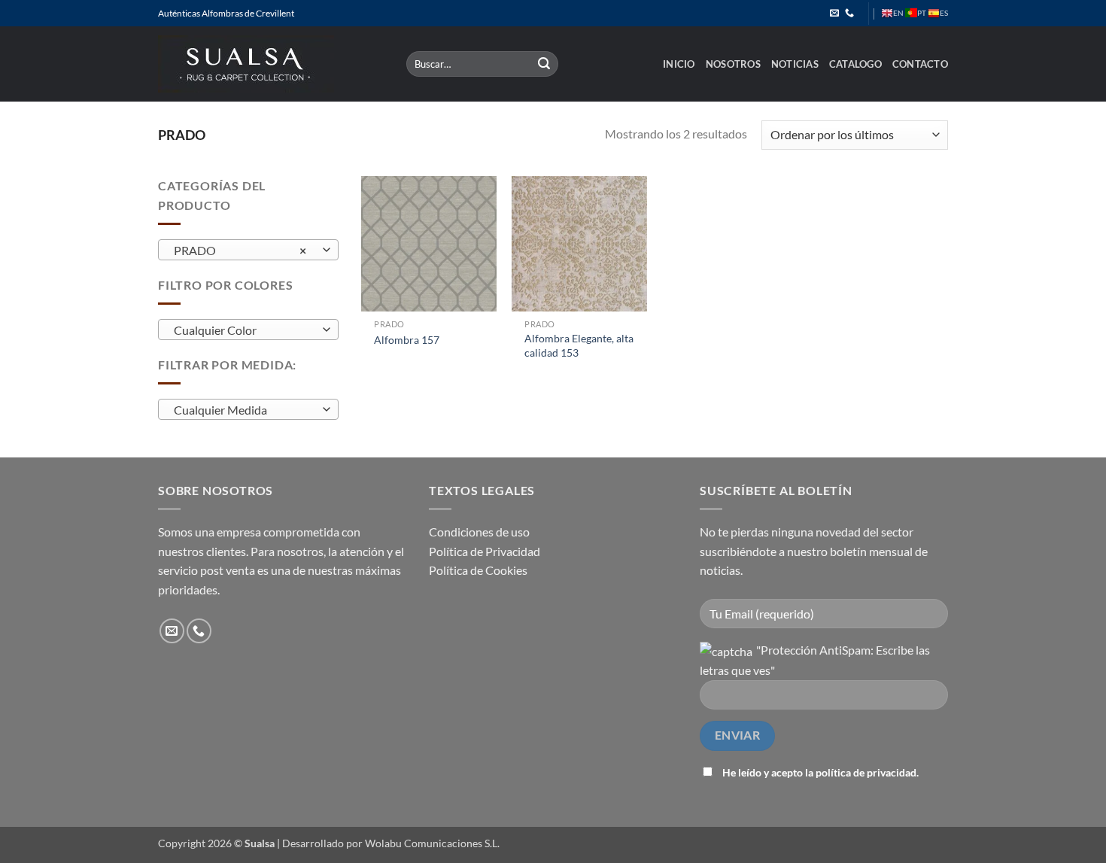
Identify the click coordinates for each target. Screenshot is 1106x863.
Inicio (679, 64)
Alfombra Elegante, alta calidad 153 (579, 345)
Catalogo (855, 64)
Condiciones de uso (479, 531)
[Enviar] (545, 64)
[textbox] (245, 330)
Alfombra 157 (406, 339)
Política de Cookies (478, 570)
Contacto (920, 64)
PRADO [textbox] (240, 250)
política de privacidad (866, 772)
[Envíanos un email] (834, 13)
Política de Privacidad (484, 551)
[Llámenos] (849, 13)
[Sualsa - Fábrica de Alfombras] (271, 64)
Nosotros (733, 64)
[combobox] (248, 249)
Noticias (795, 64)
